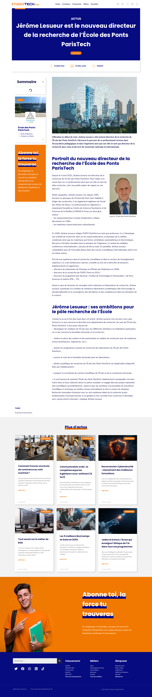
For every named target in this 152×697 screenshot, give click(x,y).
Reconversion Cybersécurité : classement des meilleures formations (117, 470)
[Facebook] (118, 4)
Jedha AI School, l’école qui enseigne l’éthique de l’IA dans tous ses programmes (117, 543)
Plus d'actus (76, 427)
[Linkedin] (132, 4)
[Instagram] (128, 4)
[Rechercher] (59, 661)
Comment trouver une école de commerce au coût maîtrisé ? (33, 469)
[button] (43, 82)
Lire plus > (21, 490)
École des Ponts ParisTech (23, 413)
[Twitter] (122, 4)
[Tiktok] (137, 4)
